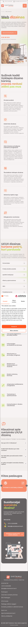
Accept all (14, 326)
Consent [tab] (5, 301)
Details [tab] (23, 301)
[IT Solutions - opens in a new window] (20, 296)
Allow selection (14, 330)
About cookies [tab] (14, 301)
